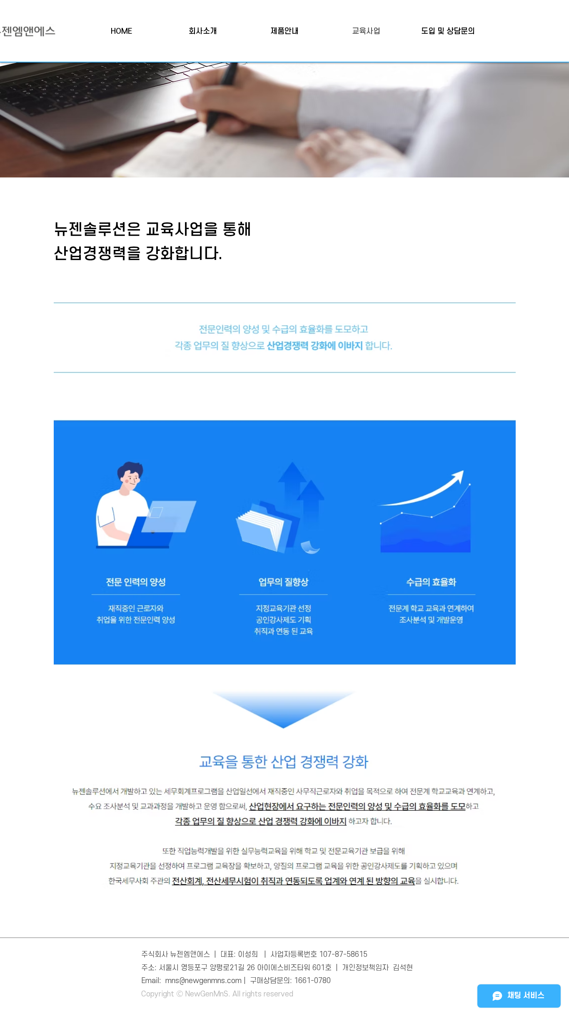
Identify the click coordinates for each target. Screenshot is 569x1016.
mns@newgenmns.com (203, 981)
